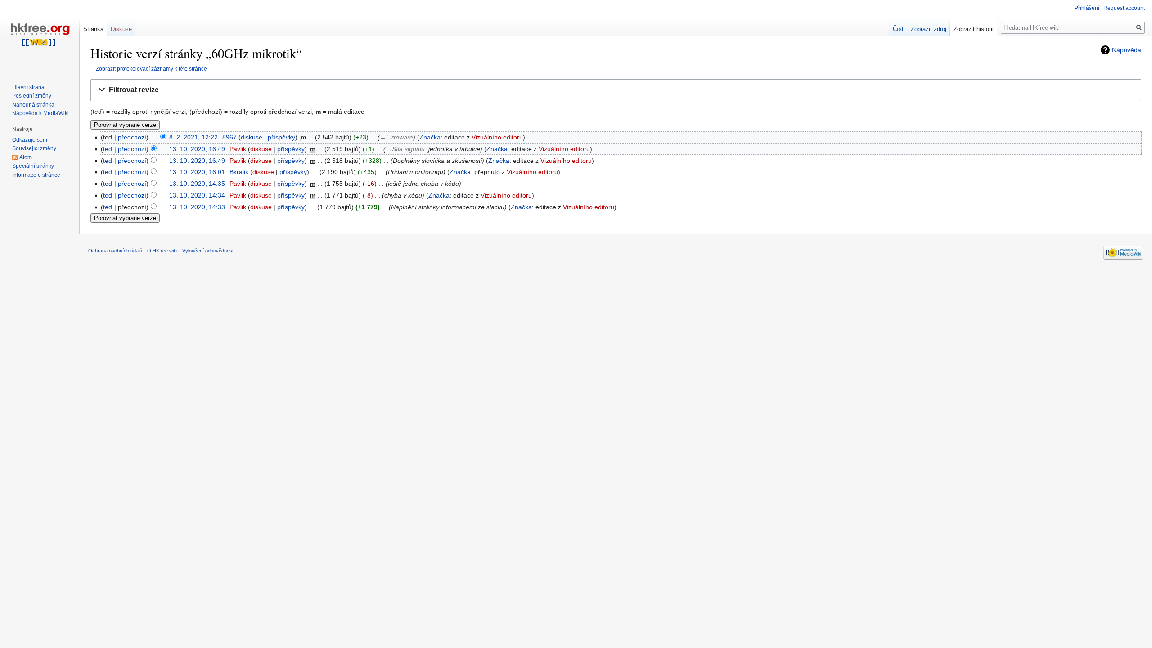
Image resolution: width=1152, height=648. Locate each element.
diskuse (251, 137)
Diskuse (121, 29)
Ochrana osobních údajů (115, 250)
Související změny (34, 148)
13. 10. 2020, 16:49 (197, 149)
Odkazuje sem (29, 140)
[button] (616, 90)
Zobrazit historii (974, 29)
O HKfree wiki (162, 250)
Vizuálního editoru (497, 137)
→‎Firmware (396, 137)
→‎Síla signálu (405, 149)
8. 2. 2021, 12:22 (193, 137)
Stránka (93, 29)
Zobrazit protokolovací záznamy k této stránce (151, 69)
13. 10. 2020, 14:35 (197, 183)
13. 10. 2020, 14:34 (197, 195)
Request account (1124, 8)
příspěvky (281, 137)
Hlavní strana (28, 87)
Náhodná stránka (33, 105)
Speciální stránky (33, 166)
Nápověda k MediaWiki (40, 113)
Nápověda (1126, 50)
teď (107, 149)
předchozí (132, 137)
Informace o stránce (36, 175)
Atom (25, 157)
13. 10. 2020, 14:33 (197, 207)
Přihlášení (1087, 8)
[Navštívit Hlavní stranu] (40, 36)
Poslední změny (31, 96)
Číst (898, 29)
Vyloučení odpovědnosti (208, 250)
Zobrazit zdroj (928, 29)
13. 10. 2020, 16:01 (197, 172)
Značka (430, 137)
